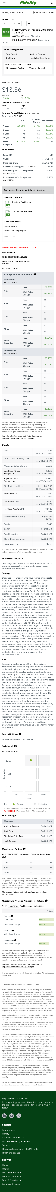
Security (6, 1145)
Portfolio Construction (12, 1176)
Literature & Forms (11, 1183)
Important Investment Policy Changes (18, 438)
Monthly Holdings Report (15, 230)
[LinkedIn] (4, 1115)
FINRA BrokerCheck (11, 1152)
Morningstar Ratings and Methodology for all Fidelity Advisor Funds (24, 893)
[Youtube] (11, 1115)
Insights (5, 1168)
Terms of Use (8, 1129)
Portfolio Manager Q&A (22, 211)
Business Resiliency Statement (16, 1141)
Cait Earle (10, 57)
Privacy (5, 1133)
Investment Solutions (12, 1172)
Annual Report (10, 226)
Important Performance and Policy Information (22, 436)
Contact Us (22, 1098)
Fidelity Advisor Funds (12, 12)
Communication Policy (13, 1137)
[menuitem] (4, 3)
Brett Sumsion (12, 54)
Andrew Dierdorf (38, 54)
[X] (18, 1115)
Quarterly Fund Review (22, 202)
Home (5, 1164)
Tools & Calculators (11, 1180)
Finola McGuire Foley (40, 57)
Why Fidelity (8, 1098)
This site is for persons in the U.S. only (20, 1148)
